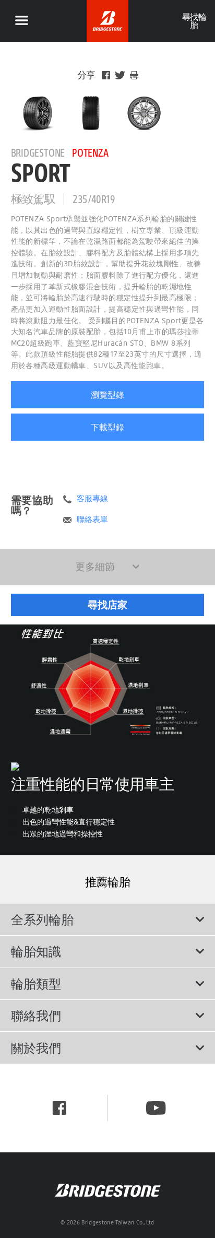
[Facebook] (106, 75)
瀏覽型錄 (107, 395)
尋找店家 (107, 604)
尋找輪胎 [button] (194, 20)
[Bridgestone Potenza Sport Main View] (37, 113)
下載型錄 (107, 427)
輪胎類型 (36, 984)
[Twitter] (120, 75)
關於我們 (36, 1048)
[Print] (134, 75)
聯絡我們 (36, 1015)
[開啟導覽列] (21, 21)
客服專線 (92, 498)
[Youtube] (156, 1108)
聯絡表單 (92, 519)
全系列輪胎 (42, 919)
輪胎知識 (36, 951)
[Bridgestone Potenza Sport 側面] (144, 113)
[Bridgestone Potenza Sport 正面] (91, 113)
